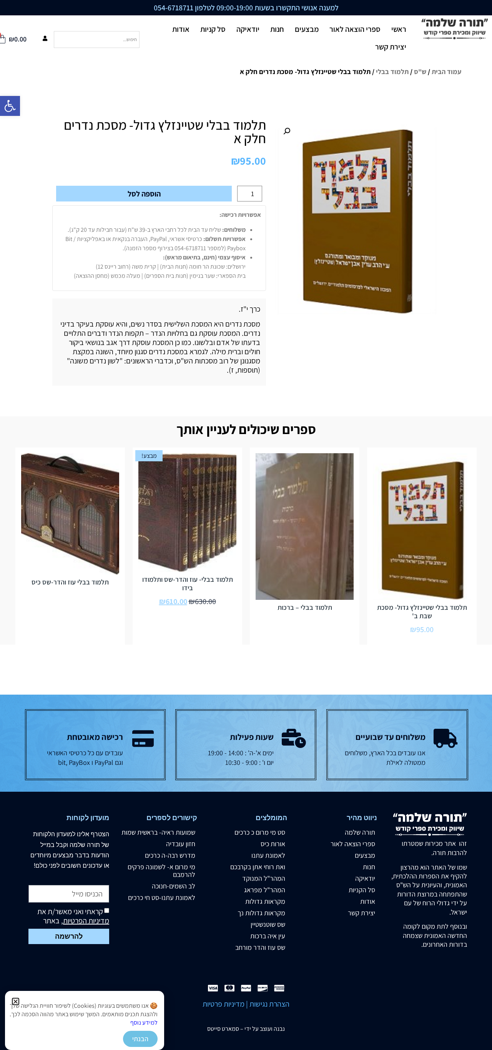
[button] (15, 1001)
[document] (246, 525)
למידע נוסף (144, 1023)
